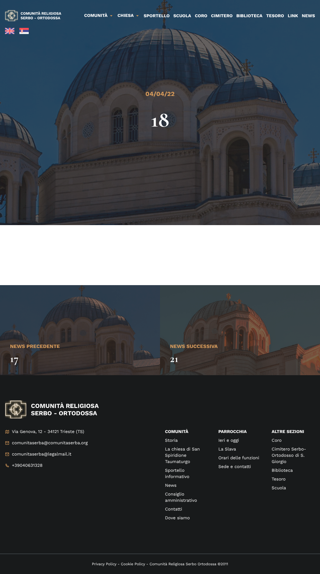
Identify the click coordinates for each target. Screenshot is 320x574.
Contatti (173, 509)
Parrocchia (232, 431)
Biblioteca (249, 15)
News (308, 15)
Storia (171, 440)
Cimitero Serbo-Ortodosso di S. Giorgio (289, 455)
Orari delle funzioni (238, 458)
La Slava (227, 449)
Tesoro (275, 15)
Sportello (157, 15)
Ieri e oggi (228, 440)
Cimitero (221, 15)
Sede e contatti (234, 466)
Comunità (96, 15)
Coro (201, 15)
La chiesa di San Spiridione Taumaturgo (182, 455)
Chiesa (126, 15)
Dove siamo (177, 518)
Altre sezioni (288, 431)
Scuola (182, 15)
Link (293, 15)
